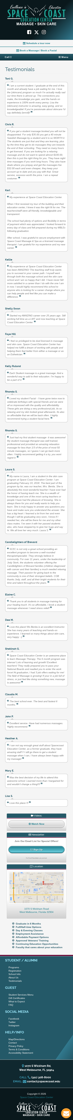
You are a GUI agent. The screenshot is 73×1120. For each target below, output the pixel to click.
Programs (13, 967)
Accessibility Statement (20, 1052)
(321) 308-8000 (41, 1077)
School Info (14, 974)
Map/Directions (16, 1039)
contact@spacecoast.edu (43, 1081)
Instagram (13, 1025)
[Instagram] (44, 32)
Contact (12, 1042)
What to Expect (16, 1001)
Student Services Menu (20, 994)
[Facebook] (29, 32)
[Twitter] (38, 32)
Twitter (12, 1022)
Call (7, 57)
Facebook (13, 1018)
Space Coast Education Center (36, 1097)
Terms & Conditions (18, 1049)
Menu (64, 57)
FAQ (10, 1005)
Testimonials (15, 981)
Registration (14, 970)
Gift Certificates (16, 998)
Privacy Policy (15, 1046)
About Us (13, 977)
